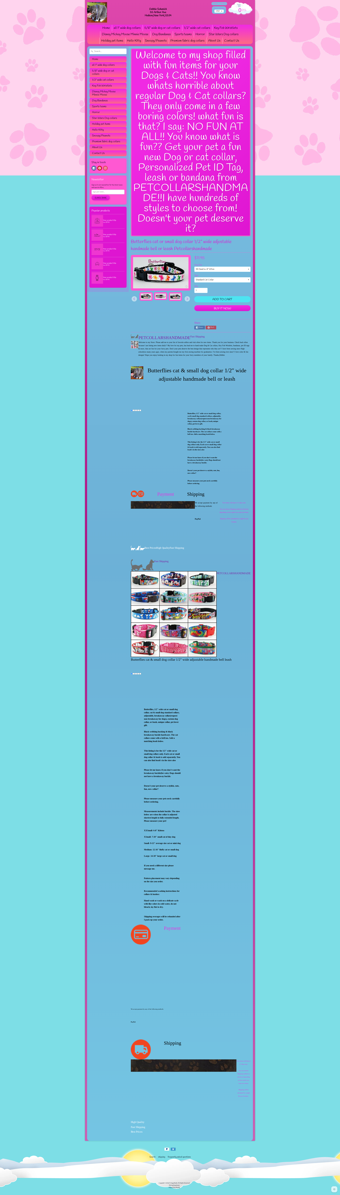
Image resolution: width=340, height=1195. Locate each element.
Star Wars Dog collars (223, 34)
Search (152, 1157)
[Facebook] (94, 168)
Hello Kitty (134, 41)
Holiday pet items (112, 41)
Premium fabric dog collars (187, 41)
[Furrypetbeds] (97, 12)
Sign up (223, 4)
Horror (200, 34)
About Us (214, 41)
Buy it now (222, 309)
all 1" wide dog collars (127, 28)
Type (196, 275)
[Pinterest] (99, 168)
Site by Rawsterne (174, 1185)
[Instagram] (105, 168)
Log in (215, 4)
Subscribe (101, 197)
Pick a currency (219, 8)
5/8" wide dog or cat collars (162, 28)
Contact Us (231, 41)
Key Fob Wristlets (226, 28)
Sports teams (183, 34)
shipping (161, 1157)
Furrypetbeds (173, 1183)
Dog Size (198, 265)
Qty (196, 286)
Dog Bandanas (161, 34)
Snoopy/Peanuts (156, 41)
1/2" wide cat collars (197, 28)
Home (106, 28)
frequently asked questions (179, 1157)
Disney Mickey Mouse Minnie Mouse (125, 34)
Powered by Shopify (174, 1187)
